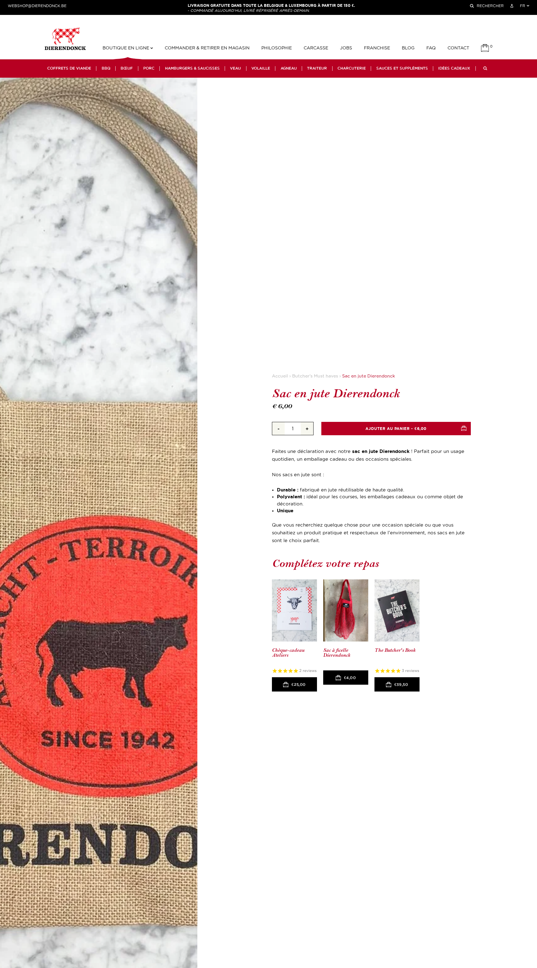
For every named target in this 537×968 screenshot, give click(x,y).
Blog (408, 48)
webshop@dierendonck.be (37, 6)
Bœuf (127, 68)
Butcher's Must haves (315, 376)
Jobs (346, 48)
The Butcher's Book (394, 650)
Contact (458, 48)
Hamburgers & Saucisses (192, 68)
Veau (235, 68)
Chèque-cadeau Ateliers (288, 653)
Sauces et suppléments (402, 68)
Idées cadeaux (454, 68)
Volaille (260, 68)
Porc (148, 68)
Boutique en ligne (126, 48)
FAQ (431, 48)
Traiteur (317, 68)
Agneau (289, 68)
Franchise (377, 48)
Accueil (280, 376)
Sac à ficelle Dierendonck (336, 653)
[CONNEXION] (512, 5)
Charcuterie (351, 68)
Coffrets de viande (69, 68)
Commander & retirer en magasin (207, 48)
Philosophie (276, 48)
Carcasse (316, 48)
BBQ (106, 68)
